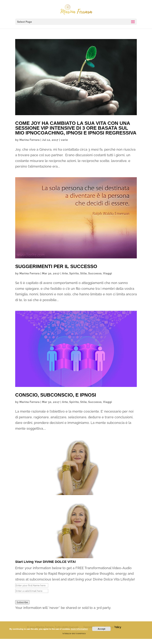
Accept (101, 628)
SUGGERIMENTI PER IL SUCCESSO (56, 266)
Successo (95, 273)
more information (79, 628)
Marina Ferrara (29, 139)
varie (64, 139)
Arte (65, 273)
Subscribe (22, 602)
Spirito (74, 273)
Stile (83, 273)
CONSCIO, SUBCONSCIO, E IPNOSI (55, 395)
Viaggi (107, 273)
